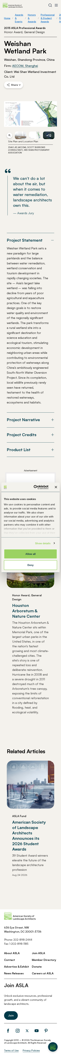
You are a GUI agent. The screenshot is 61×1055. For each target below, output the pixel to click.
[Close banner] (56, 487)
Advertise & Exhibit (16, 966)
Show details (42, 543)
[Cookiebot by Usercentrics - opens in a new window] (35, 487)
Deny (30, 564)
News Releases (14, 973)
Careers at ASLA (43, 973)
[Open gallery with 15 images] (30, 114)
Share (14, 84)
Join (11, 1015)
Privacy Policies (31, 1050)
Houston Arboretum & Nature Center (26, 611)
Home (7, 18)
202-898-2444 (22, 939)
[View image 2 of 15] (20, 135)
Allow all (30, 554)
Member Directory (44, 960)
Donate (37, 966)
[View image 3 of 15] (34, 135)
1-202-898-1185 (18, 943)
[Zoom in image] (9, 135)
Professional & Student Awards (48, 18)
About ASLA (12, 953)
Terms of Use (11, 1050)
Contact (9, 960)
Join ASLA (38, 953)
